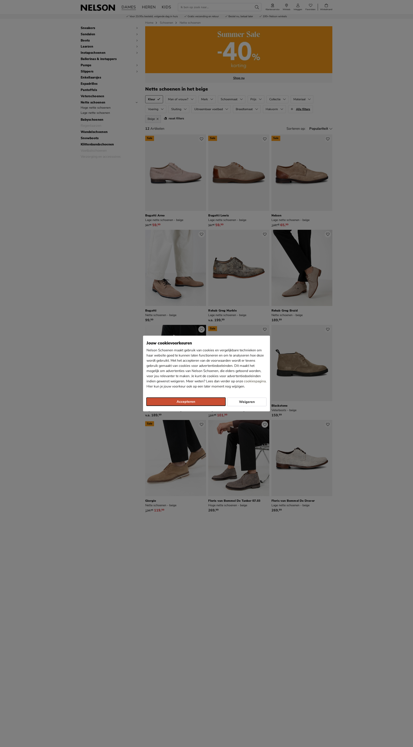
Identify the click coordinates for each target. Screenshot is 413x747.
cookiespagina (255, 381)
